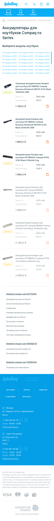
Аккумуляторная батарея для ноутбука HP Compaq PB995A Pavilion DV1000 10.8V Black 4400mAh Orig (32, 226)
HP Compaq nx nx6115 (9, 59)
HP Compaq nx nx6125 (42, 59)
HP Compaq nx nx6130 (9, 63)
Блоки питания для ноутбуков (18, 304)
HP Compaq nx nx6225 (26, 69)
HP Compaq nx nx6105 (26, 56)
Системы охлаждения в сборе (18, 335)
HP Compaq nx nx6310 (42, 73)
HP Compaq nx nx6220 (9, 69)
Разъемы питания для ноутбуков (19, 313)
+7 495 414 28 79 (10, 420)
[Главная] (3, 20)
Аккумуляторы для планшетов (18, 349)
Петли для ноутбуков (14, 322)
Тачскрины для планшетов (16, 353)
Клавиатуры (11, 308)
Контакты (27, 396)
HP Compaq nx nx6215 (42, 66)
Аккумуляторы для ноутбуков (18, 299)
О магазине (10, 396)
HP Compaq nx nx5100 (42, 52)
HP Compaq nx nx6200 (9, 66)
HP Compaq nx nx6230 (42, 69)
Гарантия (43, 390)
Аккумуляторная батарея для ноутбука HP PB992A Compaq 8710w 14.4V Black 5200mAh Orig (32, 258)
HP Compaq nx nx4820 (26, 52)
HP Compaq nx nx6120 (26, 59)
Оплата (27, 390)
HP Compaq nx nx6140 (26, 63)
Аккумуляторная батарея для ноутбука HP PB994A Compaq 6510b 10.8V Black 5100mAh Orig (32, 157)
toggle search (26, 4)
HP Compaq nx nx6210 (26, 66)
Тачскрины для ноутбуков (16, 330)
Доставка (10, 390)
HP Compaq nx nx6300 (26, 73)
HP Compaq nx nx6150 (42, 63)
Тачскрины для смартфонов (17, 368)
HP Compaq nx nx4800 (9, 52)
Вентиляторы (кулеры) (15, 326)
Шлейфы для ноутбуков (15, 317)
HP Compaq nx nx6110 (42, 56)
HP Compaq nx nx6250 (9, 73)
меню (48, 4)
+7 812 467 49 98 (10, 449)
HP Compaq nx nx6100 (9, 56)
